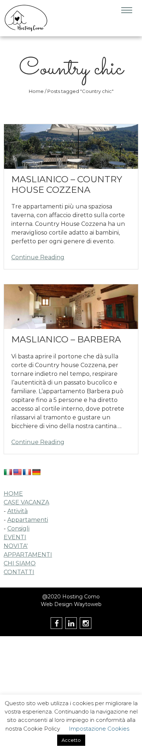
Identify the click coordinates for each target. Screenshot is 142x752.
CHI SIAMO (20, 563)
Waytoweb (88, 604)
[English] (17, 472)
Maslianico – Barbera (66, 339)
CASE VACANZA (26, 502)
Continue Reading (37, 257)
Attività (17, 511)
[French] (27, 472)
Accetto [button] (71, 740)
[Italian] (8, 472)
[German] (36, 472)
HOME (13, 493)
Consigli (18, 528)
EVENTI (15, 537)
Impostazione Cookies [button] (99, 728)
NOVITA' (16, 545)
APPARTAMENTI (28, 554)
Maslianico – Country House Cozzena (66, 184)
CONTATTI (19, 572)
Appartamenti (27, 519)
